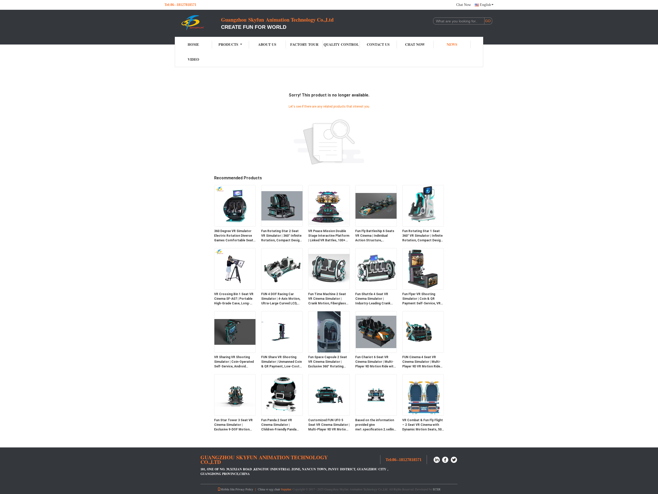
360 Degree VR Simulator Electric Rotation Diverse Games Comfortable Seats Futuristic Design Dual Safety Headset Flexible (234, 236)
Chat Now (463, 5)
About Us (267, 44)
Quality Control (341, 44)
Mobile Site (228, 489)
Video (193, 59)
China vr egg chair (269, 489)
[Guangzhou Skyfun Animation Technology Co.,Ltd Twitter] (454, 459)
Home (193, 44)
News (452, 44)
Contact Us (378, 44)
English (485, 5)
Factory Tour (304, 44)
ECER (437, 489)
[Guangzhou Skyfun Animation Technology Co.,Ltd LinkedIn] (436, 459)
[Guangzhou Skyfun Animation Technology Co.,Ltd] (192, 22)
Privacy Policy (244, 489)
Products (228, 44)
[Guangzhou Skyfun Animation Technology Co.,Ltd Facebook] (445, 459)
